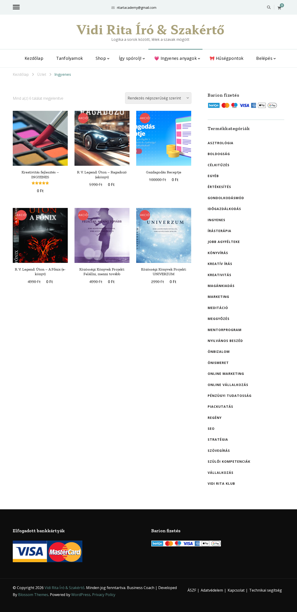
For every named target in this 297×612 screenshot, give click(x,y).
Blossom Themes (33, 594)
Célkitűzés (218, 165)
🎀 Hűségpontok (227, 58)
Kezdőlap (34, 58)
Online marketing (226, 373)
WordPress (80, 594)
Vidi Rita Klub (221, 483)
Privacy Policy (103, 594)
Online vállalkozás (228, 384)
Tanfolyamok (69, 58)
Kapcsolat (236, 590)
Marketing (218, 296)
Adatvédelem (212, 590)
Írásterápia (219, 231)
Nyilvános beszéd (225, 340)
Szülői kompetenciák (229, 461)
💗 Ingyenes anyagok (175, 58)
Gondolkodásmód (226, 198)
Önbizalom (219, 351)
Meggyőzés (218, 318)
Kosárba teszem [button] (40, 143)
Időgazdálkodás (224, 209)
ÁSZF (191, 590)
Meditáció (218, 308)
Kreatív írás (220, 263)
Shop (101, 58)
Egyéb (213, 176)
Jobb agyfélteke (224, 241)
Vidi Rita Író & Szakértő (150, 29)
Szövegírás (219, 450)
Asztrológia (220, 143)
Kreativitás (219, 275)
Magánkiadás (221, 286)
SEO (211, 428)
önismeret (218, 362)
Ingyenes (216, 220)
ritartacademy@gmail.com (136, 7)
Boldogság (219, 154)
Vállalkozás (220, 472)
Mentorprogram (225, 330)
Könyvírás (218, 253)
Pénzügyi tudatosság (230, 395)
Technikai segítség (265, 590)
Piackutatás (220, 406)
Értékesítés (219, 187)
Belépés (264, 58)
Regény (215, 417)
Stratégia (218, 439)
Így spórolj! (130, 58)
